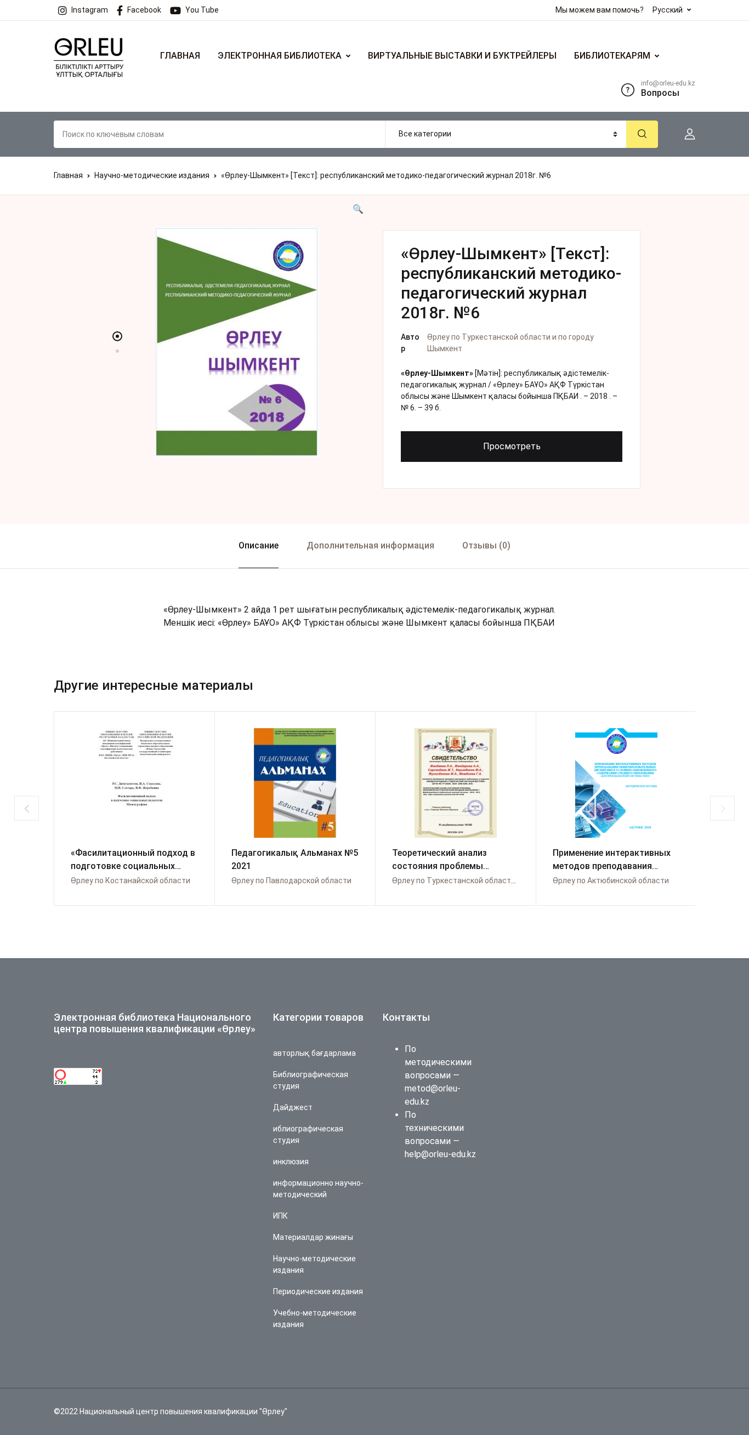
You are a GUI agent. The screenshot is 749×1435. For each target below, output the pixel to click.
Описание (259, 545)
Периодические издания (318, 1291)
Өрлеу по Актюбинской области (611, 880)
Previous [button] (26, 808)
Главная (68, 175)
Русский (667, 9)
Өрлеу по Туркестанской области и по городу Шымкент (493, 880)
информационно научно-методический (318, 1189)
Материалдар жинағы (313, 1237)
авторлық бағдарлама (314, 1053)
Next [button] (722, 808)
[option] (237, 342)
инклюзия (291, 1161)
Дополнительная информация (370, 545)
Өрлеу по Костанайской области (130, 880)
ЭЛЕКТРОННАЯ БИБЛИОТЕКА (280, 55)
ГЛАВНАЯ (180, 55)
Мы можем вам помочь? (599, 9)
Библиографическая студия (310, 1080)
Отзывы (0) (486, 545)
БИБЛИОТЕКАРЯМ (612, 55)
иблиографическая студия (308, 1134)
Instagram (89, 9)
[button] (685, 134)
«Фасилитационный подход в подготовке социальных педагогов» (133, 866)
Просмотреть (512, 446)
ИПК (280, 1215)
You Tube (202, 9)
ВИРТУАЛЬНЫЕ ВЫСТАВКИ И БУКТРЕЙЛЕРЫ (462, 55)
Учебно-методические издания (314, 1318)
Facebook (144, 9)
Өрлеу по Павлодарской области (291, 880)
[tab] (258, 546)
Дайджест (293, 1107)
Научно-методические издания (151, 175)
